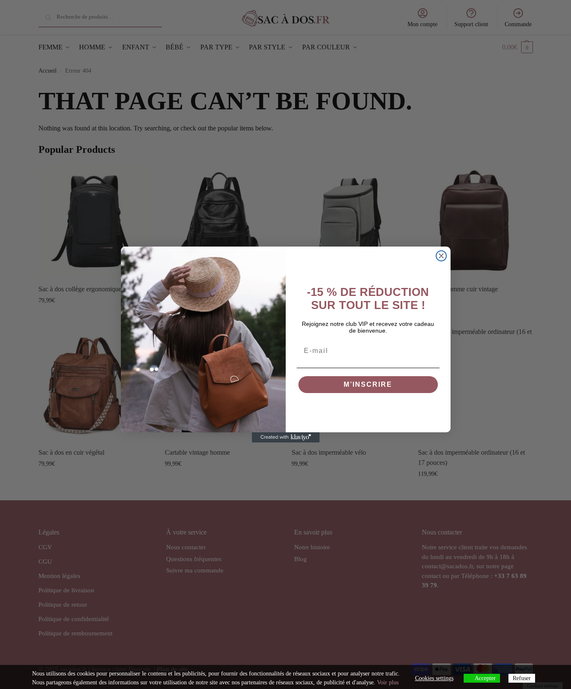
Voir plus (388, 682)
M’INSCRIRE (368, 384)
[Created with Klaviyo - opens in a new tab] (286, 437)
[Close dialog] (441, 256)
